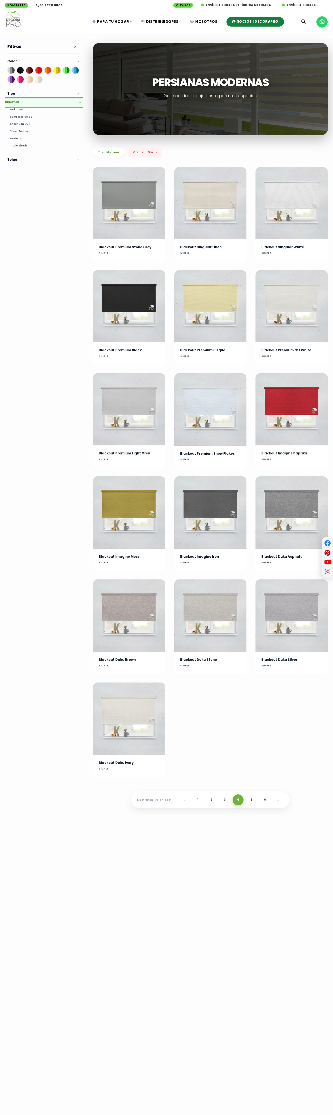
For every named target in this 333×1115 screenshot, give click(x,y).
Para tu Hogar (113, 21)
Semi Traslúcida (21, 117)
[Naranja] (48, 70)
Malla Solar (18, 109)
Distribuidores (162, 21)
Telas (12, 159)
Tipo (11, 93)
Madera (15, 138)
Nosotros (206, 21)
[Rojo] (39, 70)
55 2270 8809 (51, 5)
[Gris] (11, 70)
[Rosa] (20, 79)
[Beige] (29, 79)
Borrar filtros (144, 152)
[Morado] (11, 79)
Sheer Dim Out (20, 124)
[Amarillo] (57, 70)
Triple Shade (19, 146)
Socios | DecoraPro (257, 21)
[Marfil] (39, 79)
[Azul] (75, 70)
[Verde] (66, 70)
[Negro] (20, 70)
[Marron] (29, 70)
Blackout (12, 102)
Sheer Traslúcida (21, 131)
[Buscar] (303, 21)
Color (12, 61)
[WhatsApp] (322, 22)
